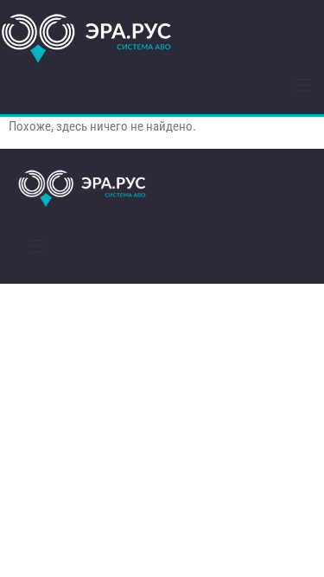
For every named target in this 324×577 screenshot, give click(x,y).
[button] (303, 85)
